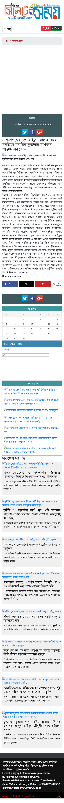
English (46, 28)
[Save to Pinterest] (43, 284)
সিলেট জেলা (17, 41)
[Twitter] (25, 132)
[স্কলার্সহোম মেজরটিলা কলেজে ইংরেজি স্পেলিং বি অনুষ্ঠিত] (31, 410)
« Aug (5, 349)
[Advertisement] (32, 80)
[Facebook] (32, 132)
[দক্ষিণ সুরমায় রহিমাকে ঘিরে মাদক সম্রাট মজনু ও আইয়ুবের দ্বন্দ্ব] (32, 428)
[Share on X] (26, 284)
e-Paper (56, 28)
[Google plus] (40, 132)
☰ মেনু (7, 29)
